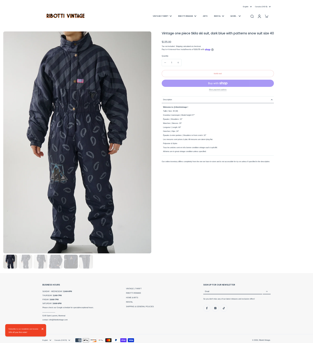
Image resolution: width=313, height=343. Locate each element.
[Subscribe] (267, 291)
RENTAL (129, 302)
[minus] (165, 62)
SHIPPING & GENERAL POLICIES (140, 306)
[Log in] (259, 16)
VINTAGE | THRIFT (134, 289)
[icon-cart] (266, 16)
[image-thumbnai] (10, 262)
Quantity (165, 56)
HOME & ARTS (132, 298)
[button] (218, 73)
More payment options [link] (218, 89)
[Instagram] (215, 308)
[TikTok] (223, 308)
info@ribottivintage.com (58, 320)
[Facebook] (206, 308)
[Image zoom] (77, 142)
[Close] (42, 329)
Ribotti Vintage (264, 340)
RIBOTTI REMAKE (133, 293)
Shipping (179, 46)
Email (207, 291)
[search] (252, 16)
